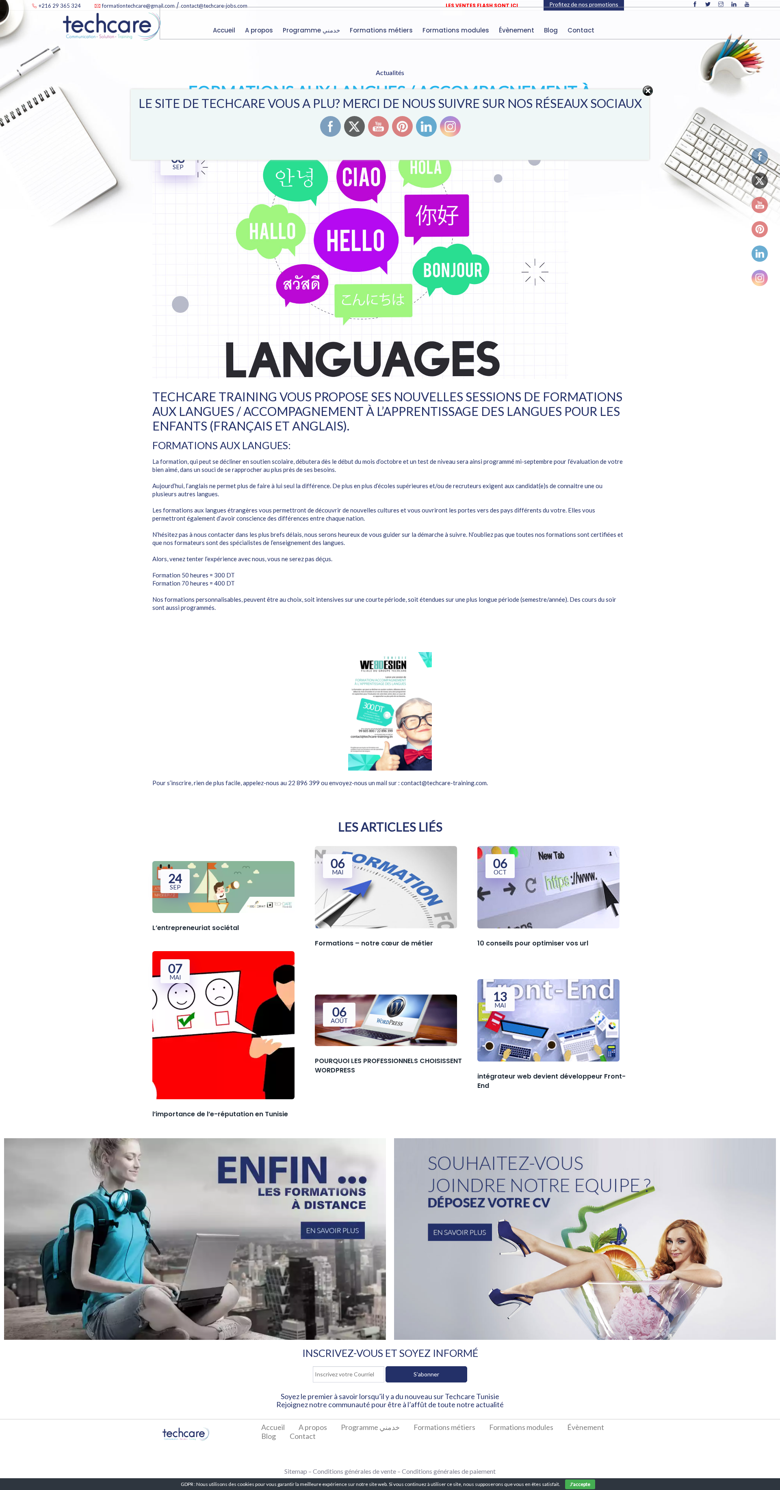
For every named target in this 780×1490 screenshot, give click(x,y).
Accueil (225, 30)
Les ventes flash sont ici (482, 5)
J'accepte (580, 1484)
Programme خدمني (312, 30)
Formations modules (456, 30)
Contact (582, 30)
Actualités (390, 72)
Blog (551, 30)
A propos (260, 30)
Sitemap (295, 1471)
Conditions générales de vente (354, 1471)
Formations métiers (382, 30)
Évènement (517, 30)
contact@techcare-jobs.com (214, 5)
